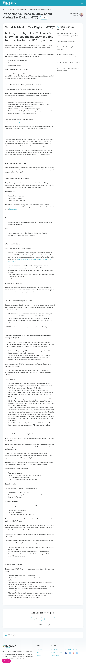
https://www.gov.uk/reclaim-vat (21, 122)
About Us (39, 650)
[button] (81, 3)
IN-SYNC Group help (56, 650)
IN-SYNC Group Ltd (8, 9)
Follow (44, 18)
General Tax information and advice (40, 9)
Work (38, 652)
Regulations (13, 209)
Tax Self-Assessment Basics (66, 41)
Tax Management (22, 9)
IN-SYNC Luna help (56, 652)
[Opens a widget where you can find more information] (6, 661)
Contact (39, 655)
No (51, 619)
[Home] (9, 3)
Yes (37, 619)
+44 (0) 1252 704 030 (71, 650)
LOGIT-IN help (55, 655)
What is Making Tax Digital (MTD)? (69, 63)
